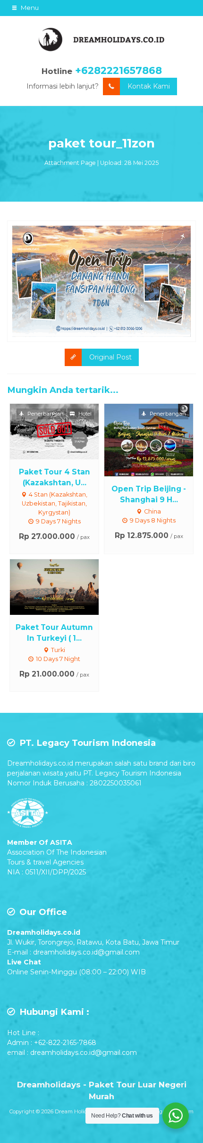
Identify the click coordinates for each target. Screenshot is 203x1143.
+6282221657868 (118, 70)
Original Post (110, 357)
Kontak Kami (148, 86)
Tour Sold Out (63, 431)
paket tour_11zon (101, 143)
